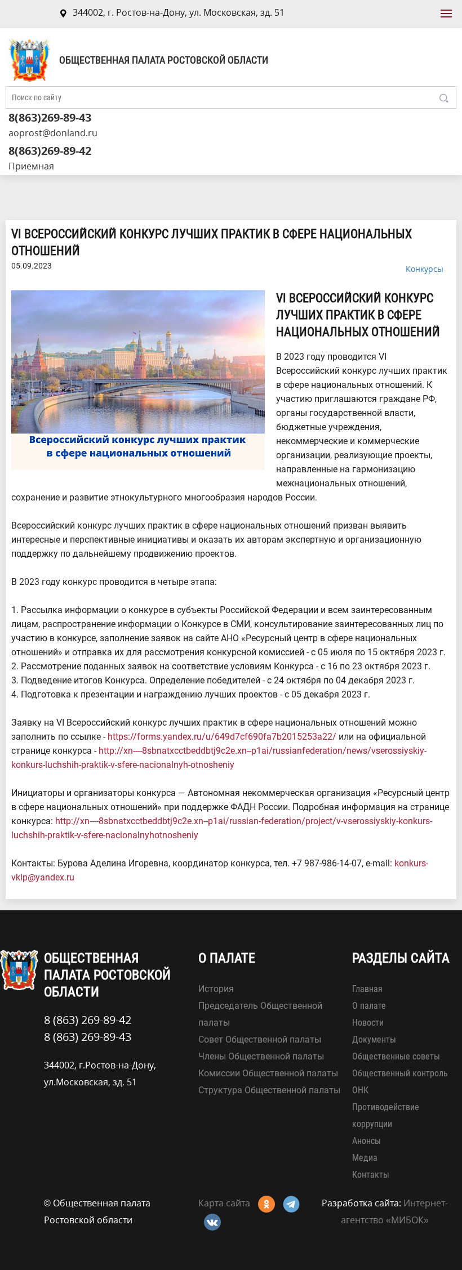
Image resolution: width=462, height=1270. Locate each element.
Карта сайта (224, 1203)
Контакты (370, 1174)
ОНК (360, 1090)
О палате (369, 1005)
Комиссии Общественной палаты (268, 1073)
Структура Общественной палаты (269, 1090)
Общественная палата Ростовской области (163, 60)
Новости (368, 1022)
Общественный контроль (400, 1073)
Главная (367, 988)
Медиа (364, 1157)
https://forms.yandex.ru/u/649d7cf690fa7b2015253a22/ (222, 736)
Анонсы (366, 1140)
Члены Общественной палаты (261, 1056)
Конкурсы (424, 268)
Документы (374, 1039)
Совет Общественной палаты (259, 1039)
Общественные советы (396, 1056)
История (216, 988)
